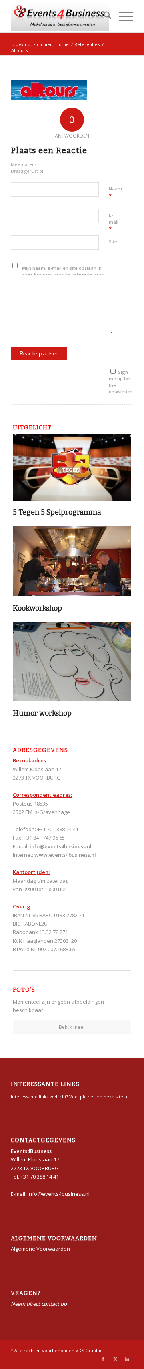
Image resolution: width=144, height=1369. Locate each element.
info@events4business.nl (61, 846)
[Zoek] (103, 16)
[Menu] (122, 16)
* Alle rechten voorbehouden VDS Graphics (57, 1350)
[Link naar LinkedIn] (127, 1359)
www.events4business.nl (65, 854)
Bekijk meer (72, 1027)
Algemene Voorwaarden (40, 1248)
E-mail (113, 222)
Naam (115, 192)
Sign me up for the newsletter (120, 382)
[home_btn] (60, 16)
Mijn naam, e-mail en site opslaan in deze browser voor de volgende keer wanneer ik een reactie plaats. (63, 274)
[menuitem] (103, 16)
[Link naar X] (115, 1359)
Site (113, 242)
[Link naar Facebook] (103, 1359)
